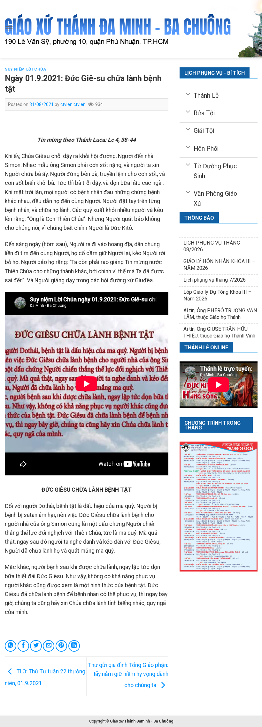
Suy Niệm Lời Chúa (25, 69)
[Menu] (9, 28)
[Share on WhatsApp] (10, 646)
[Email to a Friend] (48, 646)
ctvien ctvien (73, 104)
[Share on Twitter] (36, 646)
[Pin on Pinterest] (61, 646)
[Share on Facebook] (23, 646)
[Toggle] (188, 93)
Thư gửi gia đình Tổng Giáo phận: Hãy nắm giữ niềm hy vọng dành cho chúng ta (128, 675)
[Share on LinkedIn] (74, 646)
